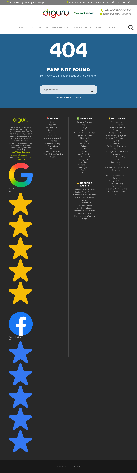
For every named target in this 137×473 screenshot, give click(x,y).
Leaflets (116, 159)
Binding (84, 125)
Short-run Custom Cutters (85, 133)
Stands (84, 173)
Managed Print (84, 159)
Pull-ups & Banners (116, 181)
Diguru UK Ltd (65, 467)
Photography (84, 167)
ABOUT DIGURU (81, 28)
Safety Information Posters (84, 195)
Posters (116, 178)
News (98, 28)
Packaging (116, 170)
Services (34, 28)
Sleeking (84, 170)
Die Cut (84, 130)
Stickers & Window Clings (116, 189)
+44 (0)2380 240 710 (118, 10)
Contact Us (112, 28)
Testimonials (52, 135)
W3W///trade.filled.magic (21, 152)
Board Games (116, 122)
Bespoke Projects (84, 122)
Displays (84, 141)
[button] (21, 233)
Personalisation (84, 165)
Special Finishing (116, 183)
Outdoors (84, 162)
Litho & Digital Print (84, 157)
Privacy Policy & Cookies (53, 154)
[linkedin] (118, 2)
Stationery (116, 186)
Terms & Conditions (53, 157)
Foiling (84, 149)
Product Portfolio (53, 151)
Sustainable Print (53, 127)
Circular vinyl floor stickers (84, 211)
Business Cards (116, 125)
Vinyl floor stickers (84, 208)
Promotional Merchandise (116, 175)
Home (21, 28)
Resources (52, 130)
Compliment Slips (116, 133)
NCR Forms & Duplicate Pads (116, 167)
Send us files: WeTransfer (81, 2)
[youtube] (124, 2)
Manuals (116, 165)
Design (84, 127)
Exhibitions (84, 143)
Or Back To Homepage (68, 97)
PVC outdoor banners (84, 205)
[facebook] (113, 2)
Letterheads (116, 162)
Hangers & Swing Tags (116, 157)
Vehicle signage (84, 213)
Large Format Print (84, 154)
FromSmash (102, 2)
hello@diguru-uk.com (117, 14)
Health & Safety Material (84, 189)
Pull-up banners (84, 203)
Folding (84, 151)
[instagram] (129, 2)
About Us (53, 125)
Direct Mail (84, 138)
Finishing (84, 146)
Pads (116, 173)
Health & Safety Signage (84, 192)
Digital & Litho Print (84, 135)
